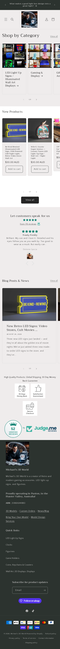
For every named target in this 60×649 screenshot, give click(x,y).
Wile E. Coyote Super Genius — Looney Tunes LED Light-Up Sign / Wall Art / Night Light (39, 153)
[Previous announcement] (5, 5)
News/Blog (43, 511)
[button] (6, 19)
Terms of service (29, 638)
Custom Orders (27, 511)
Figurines (10, 551)
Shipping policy (31, 643)
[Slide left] (23, 99)
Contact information (46, 638)
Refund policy (50, 634)
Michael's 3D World (18, 634)
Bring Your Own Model (17, 517)
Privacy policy (14, 638)
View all (54, 36)
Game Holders (12, 558)
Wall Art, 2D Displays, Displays (20, 571)
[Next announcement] (54, 5)
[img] (30, 220)
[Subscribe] (44, 590)
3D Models (11, 511)
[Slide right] (36, 99)
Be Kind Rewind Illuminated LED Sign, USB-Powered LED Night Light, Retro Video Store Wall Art (13, 153)
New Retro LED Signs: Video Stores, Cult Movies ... (27, 328)
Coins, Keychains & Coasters (19, 565)
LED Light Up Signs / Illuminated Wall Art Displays (13, 79)
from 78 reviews (28, 224)
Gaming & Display (37, 74)
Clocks (9, 545)
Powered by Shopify (35, 634)
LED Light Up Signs (15, 538)
